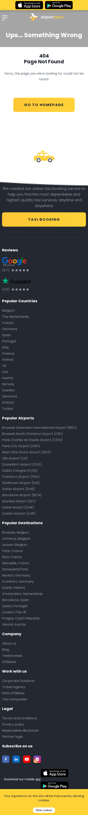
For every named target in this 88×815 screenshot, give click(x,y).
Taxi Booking (44, 219)
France (8, 322)
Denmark (9, 396)
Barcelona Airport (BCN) (22, 495)
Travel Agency (13, 687)
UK (4, 365)
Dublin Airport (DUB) (18, 489)
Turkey (7, 408)
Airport (52, 17)
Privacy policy (13, 724)
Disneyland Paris (15, 569)
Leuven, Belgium (14, 544)
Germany (9, 329)
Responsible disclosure (20, 730)
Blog (5, 649)
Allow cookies (44, 810)
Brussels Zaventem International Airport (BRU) (39, 427)
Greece (8, 353)
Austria (7, 378)
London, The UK (14, 612)
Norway (8, 384)
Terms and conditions (19, 718)
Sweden (8, 390)
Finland (8, 402)
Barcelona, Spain (15, 600)
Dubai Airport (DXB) (18, 507)
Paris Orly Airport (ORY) (21, 446)
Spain (6, 335)
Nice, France (12, 557)
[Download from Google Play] (59, 5)
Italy (5, 347)
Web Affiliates (13, 693)
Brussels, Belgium (15, 532)
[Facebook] (5, 759)
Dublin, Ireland (13, 587)
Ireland (7, 359)
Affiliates (9, 661)
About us (9, 643)
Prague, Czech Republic (21, 618)
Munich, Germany (16, 575)
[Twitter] (16, 759)
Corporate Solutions (18, 680)
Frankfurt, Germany (18, 581)
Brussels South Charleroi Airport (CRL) (32, 433)
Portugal (9, 341)
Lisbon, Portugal (14, 606)
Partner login (12, 736)
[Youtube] (26, 759)
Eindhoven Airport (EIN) (21, 482)
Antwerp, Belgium (16, 538)
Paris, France (12, 551)
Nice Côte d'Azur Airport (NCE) (26, 452)
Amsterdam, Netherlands (22, 593)
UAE (5, 371)
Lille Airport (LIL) (15, 458)
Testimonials (12, 655)
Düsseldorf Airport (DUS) (22, 464)
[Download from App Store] (29, 5)
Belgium (8, 310)
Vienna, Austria (14, 624)
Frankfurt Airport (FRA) (20, 476)
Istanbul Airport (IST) (19, 501)
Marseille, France (15, 563)
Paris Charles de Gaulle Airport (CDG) (32, 440)
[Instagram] (37, 759)
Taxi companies (14, 699)
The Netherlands (15, 316)
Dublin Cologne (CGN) (20, 470)
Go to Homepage (44, 104)
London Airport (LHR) (19, 513)
